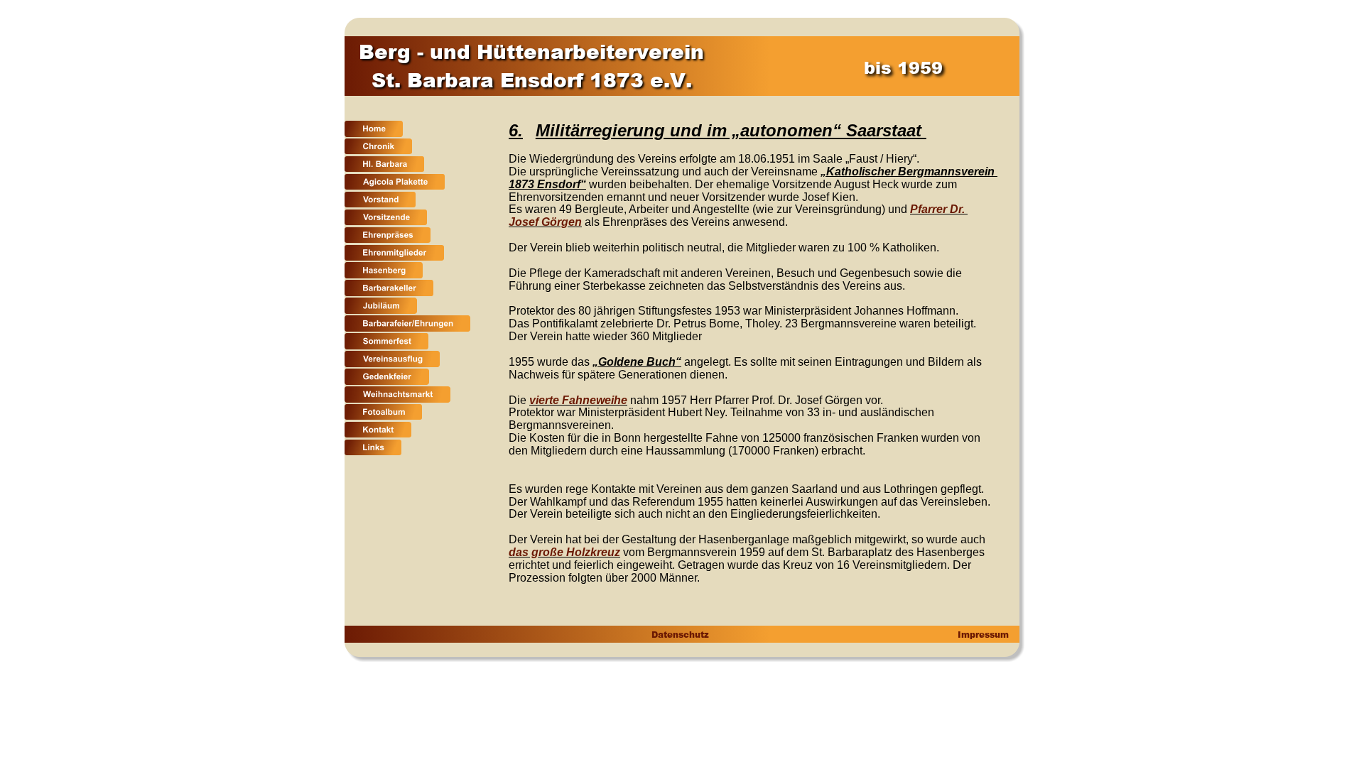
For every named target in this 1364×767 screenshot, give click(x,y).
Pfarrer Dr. (939, 209)
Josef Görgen (545, 222)
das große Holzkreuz (564, 552)
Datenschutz (679, 635)
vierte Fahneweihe (578, 400)
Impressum (982, 635)
